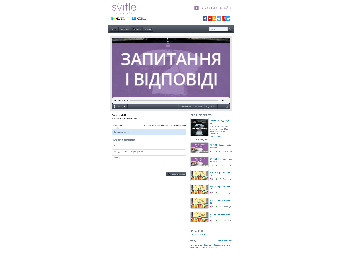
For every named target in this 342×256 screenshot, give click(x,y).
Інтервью (194, 234)
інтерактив (194, 245)
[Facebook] (205, 18)
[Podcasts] (214, 18)
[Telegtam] (219, 18)
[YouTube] (210, 18)
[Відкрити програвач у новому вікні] (227, 106)
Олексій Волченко (197, 247)
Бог (201, 245)
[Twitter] (228, 18)
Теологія (202, 234)
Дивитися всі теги (225, 240)
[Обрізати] (220, 106)
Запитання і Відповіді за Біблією (217, 245)
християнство (211, 247)
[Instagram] (224, 18)
